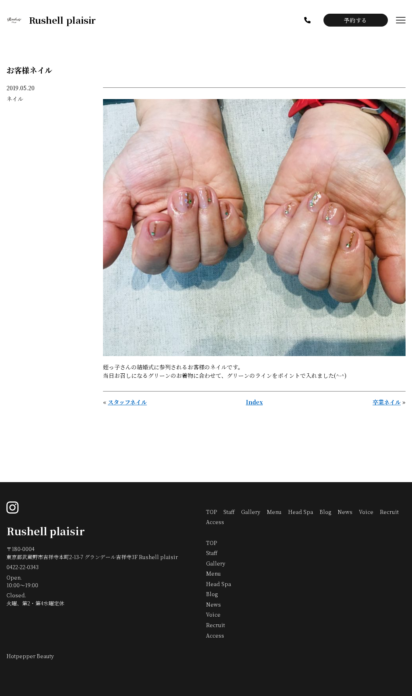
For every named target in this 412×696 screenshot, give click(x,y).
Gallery (250, 512)
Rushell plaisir (45, 531)
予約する (355, 20)
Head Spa (300, 512)
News (345, 512)
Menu (274, 512)
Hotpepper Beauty (30, 656)
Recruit (389, 512)
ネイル (14, 99)
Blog (325, 512)
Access (215, 522)
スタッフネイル (127, 402)
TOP (211, 512)
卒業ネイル (387, 402)
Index (254, 402)
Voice (366, 512)
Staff (229, 512)
